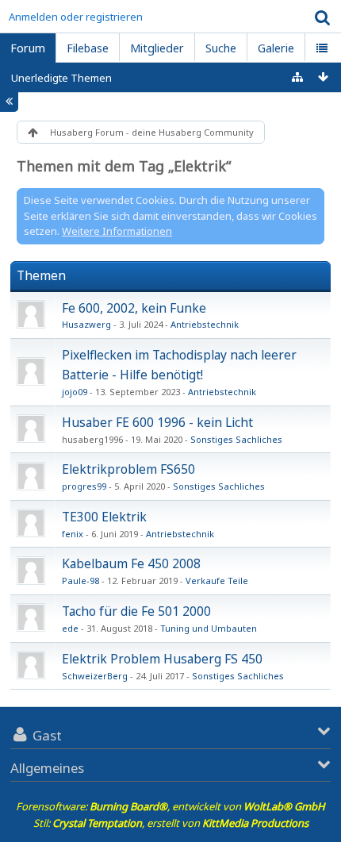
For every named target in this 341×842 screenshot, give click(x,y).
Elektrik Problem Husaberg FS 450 (162, 658)
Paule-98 (80, 580)
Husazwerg (86, 324)
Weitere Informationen (117, 231)
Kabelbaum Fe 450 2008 (131, 563)
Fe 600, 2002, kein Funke (134, 308)
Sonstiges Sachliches (236, 439)
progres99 (84, 486)
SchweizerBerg (95, 676)
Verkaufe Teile (217, 580)
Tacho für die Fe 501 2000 (136, 611)
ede (70, 628)
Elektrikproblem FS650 (128, 469)
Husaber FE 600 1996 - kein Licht (157, 422)
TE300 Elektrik (104, 516)
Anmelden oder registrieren (76, 17)
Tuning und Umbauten (208, 628)
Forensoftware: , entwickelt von (170, 806)
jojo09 (74, 392)
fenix (72, 534)
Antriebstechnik (204, 324)
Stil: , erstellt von (170, 823)
